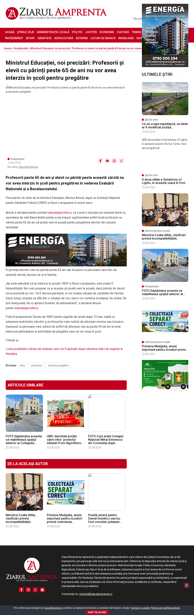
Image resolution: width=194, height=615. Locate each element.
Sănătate (45, 38)
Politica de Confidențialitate (165, 608)
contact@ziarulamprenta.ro (95, 594)
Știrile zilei (25, 32)
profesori (36, 365)
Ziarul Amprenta (28, 166)
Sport (30, 38)
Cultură (123, 32)
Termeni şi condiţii (140, 608)
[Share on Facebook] (100, 160)
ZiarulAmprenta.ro (53, 608)
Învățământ (14, 38)
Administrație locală (53, 32)
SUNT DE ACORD (97, 612)
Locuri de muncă (103, 38)
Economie (107, 32)
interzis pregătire (58, 365)
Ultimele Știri (157, 74)
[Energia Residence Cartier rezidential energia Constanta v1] (165, 66)
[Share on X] (121, 160)
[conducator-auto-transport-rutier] (165, 389)
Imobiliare (126, 38)
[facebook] (21, 589)
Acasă (9, 32)
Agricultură (63, 38)
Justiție (91, 32)
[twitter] (35, 589)
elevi (22, 365)
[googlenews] (42, 589)
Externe (82, 38)
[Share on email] (107, 160)
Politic (77, 32)
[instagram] (28, 589)
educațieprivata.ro (60, 212)
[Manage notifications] (187, 585)
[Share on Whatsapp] (114, 160)
